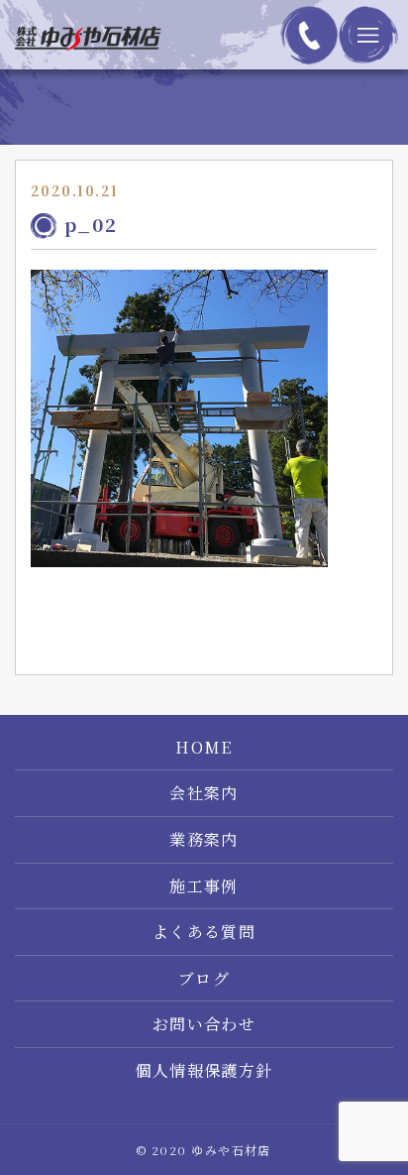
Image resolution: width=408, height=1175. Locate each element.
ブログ (204, 979)
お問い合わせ (204, 1024)
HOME (204, 748)
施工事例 (204, 886)
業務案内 (204, 840)
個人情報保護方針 (204, 1071)
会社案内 (204, 793)
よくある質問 (204, 932)
